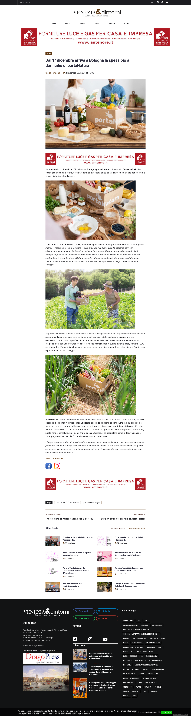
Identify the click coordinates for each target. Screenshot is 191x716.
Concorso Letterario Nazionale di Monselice (141, 634)
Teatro (138, 687)
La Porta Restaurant (154, 647)
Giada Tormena (52, 73)
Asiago (146, 621)
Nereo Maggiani (158, 669)
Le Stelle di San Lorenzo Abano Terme (138, 652)
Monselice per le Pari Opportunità (148, 660)
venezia (135, 691)
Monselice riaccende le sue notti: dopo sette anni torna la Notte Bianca (101, 656)
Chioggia (144, 625)
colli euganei (157, 625)
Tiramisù (148, 687)
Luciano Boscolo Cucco (133, 656)
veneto (126, 691)
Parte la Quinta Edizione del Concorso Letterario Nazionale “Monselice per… (75, 570)
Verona (144, 691)
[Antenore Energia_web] (95, 37)
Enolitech (154, 638)
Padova (142, 674)
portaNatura (74, 503)
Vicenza (126, 696)
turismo (158, 687)
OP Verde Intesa (129, 674)
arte (138, 621)
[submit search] (152, 2)
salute (139, 683)
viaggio (154, 691)
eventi (125, 643)
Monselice (127, 660)
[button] (84, 611)
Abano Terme (128, 621)
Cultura (126, 638)
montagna (127, 665)
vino (134, 696)
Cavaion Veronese (130, 625)
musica (146, 669)
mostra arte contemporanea (146, 665)
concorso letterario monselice (136, 630)
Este (163, 638)
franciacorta (137, 643)
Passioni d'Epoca (149, 678)
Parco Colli (153, 674)
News (49, 53)
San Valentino (151, 683)
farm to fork (60, 503)
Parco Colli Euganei (131, 678)
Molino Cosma (151, 656)
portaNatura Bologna (92, 503)
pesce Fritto (128, 683)
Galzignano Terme (153, 643)
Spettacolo (127, 687)
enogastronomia (139, 638)
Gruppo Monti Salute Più (133, 647)
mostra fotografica (131, 669)
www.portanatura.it (54, 458)
